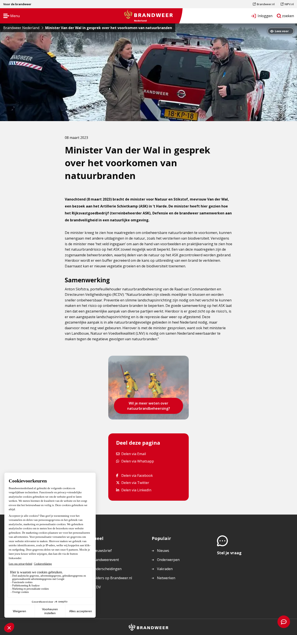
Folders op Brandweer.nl (112, 578)
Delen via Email (133, 453)
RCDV (96, 587)
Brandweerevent (105, 559)
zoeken (288, 16)
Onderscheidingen (107, 568)
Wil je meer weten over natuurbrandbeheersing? (148, 406)
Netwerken (166, 578)
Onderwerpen (168, 559)
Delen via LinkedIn (136, 489)
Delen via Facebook (137, 475)
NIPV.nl (289, 5)
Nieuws (163, 550)
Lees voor (282, 31)
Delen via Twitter (135, 482)
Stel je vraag (229, 552)
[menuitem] (265, 4)
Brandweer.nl (266, 5)
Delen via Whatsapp (137, 461)
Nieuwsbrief (102, 550)
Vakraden (165, 568)
